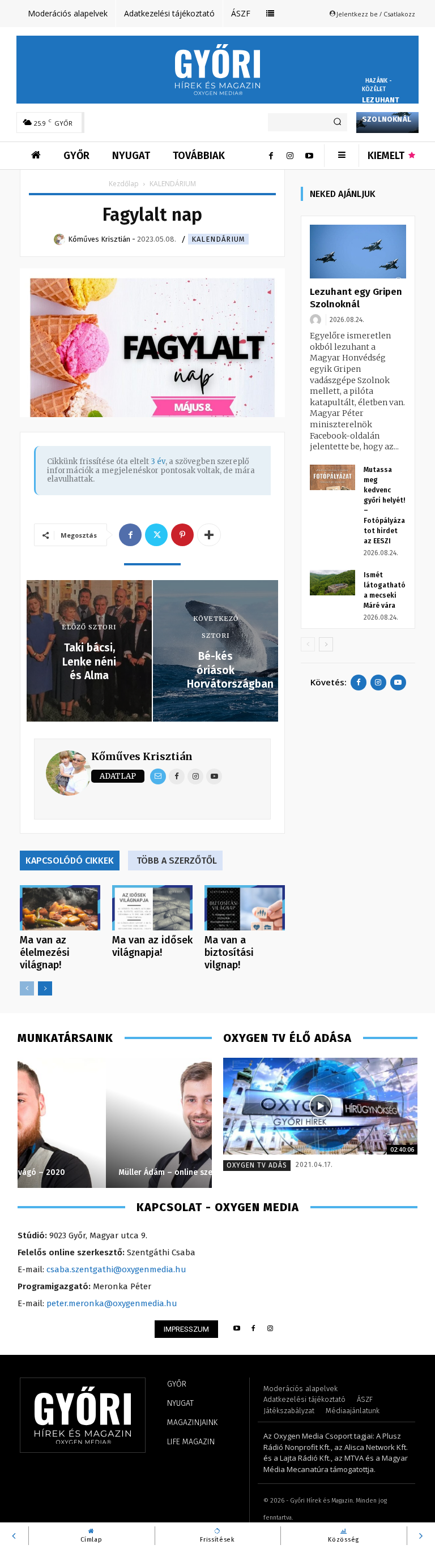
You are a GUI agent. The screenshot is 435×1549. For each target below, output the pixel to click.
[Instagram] (290, 155)
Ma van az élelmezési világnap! (45, 952)
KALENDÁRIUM (218, 239)
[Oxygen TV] (320, 1106)
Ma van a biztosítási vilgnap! (229, 952)
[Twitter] (156, 535)
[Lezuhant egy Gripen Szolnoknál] (358, 251)
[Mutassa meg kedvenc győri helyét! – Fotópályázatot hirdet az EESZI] (332, 477)
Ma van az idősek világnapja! (152, 946)
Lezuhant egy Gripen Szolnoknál (386, 109)
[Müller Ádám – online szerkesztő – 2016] (115, 1123)
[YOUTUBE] (236, 1329)
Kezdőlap (124, 183)
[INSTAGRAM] (270, 1329)
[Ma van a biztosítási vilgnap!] (244, 907)
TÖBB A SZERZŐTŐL (177, 860)
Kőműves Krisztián (142, 756)
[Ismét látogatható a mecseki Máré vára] (332, 582)
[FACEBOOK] (253, 1329)
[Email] (158, 776)
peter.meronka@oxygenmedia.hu (111, 1303)
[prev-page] (27, 988)
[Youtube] (309, 155)
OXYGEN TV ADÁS (257, 1165)
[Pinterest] (182, 535)
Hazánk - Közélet (377, 85)
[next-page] (45, 988)
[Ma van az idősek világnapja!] (152, 907)
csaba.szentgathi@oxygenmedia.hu (116, 1269)
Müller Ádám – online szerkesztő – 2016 (104, 1172)
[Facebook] (271, 155)
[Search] (337, 122)
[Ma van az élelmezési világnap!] (60, 907)
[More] (209, 535)
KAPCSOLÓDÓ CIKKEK (69, 860)
